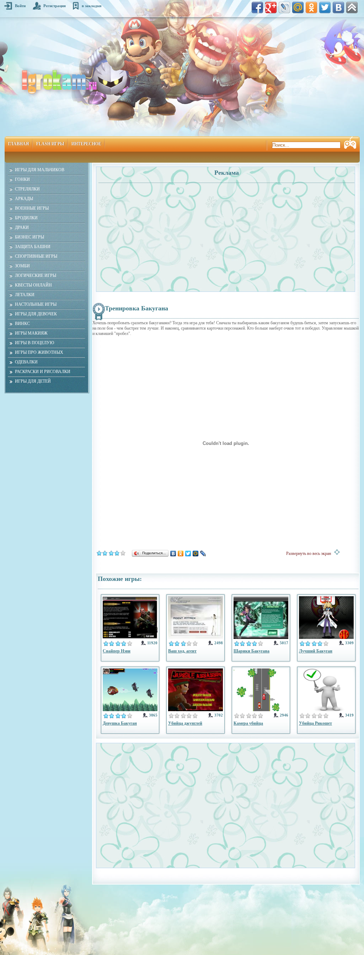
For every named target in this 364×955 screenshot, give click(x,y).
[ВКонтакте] (173, 553)
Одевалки (26, 362)
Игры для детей (33, 381)
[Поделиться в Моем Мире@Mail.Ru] (298, 7)
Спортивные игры (36, 256)
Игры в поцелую (34, 342)
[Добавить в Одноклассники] (311, 7)
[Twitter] (188, 553)
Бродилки (26, 217)
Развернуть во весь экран (310, 553)
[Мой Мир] (195, 553)
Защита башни (32, 246)
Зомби (22, 265)
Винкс (22, 323)
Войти (20, 6)
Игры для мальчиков (39, 169)
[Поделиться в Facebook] (257, 7)
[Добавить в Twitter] (325, 7)
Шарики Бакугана (251, 651)
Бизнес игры (29, 237)
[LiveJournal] (203, 553)
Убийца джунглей (185, 723)
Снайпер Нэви (116, 651)
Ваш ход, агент (182, 651)
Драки (22, 227)
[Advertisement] (161, 233)
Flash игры (50, 143)
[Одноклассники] (180, 553)
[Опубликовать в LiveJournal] (284, 7)
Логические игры (35, 275)
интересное (86, 143)
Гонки (22, 179)
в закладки (91, 6)
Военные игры (32, 208)
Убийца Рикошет (315, 723)
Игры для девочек (36, 313)
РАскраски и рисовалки (42, 371)
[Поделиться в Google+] (271, 7)
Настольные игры (36, 304)
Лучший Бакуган (315, 651)
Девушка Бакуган (120, 723)
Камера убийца (248, 723)
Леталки (24, 294)
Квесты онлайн (33, 285)
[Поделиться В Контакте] (338, 7)
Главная (18, 143)
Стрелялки (27, 189)
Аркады (24, 198)
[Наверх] (352, 7)
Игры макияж (31, 333)
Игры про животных (39, 352)
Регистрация (54, 6)
